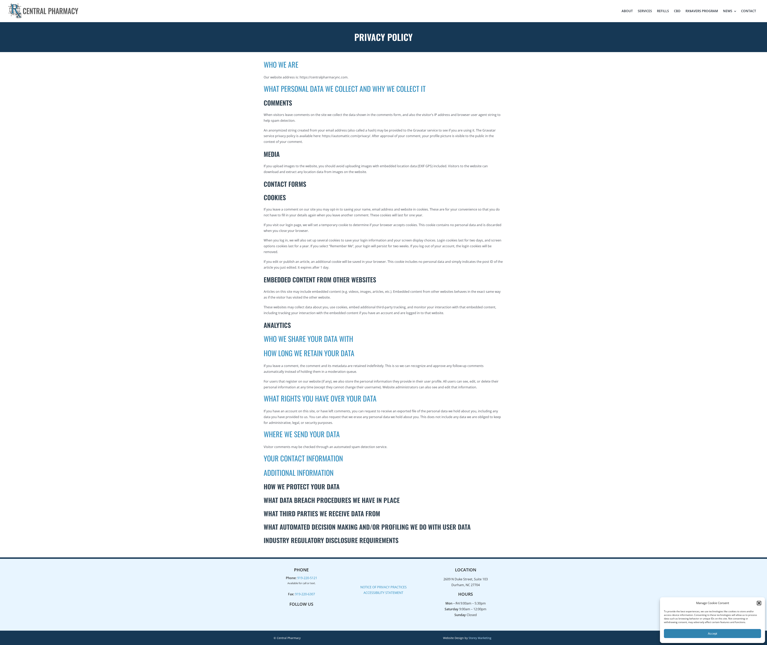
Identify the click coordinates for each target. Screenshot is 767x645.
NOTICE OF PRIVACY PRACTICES (383, 587)
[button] (759, 603)
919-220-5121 (307, 578)
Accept (712, 633)
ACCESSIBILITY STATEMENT (383, 593)
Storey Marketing (480, 638)
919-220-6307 (305, 594)
